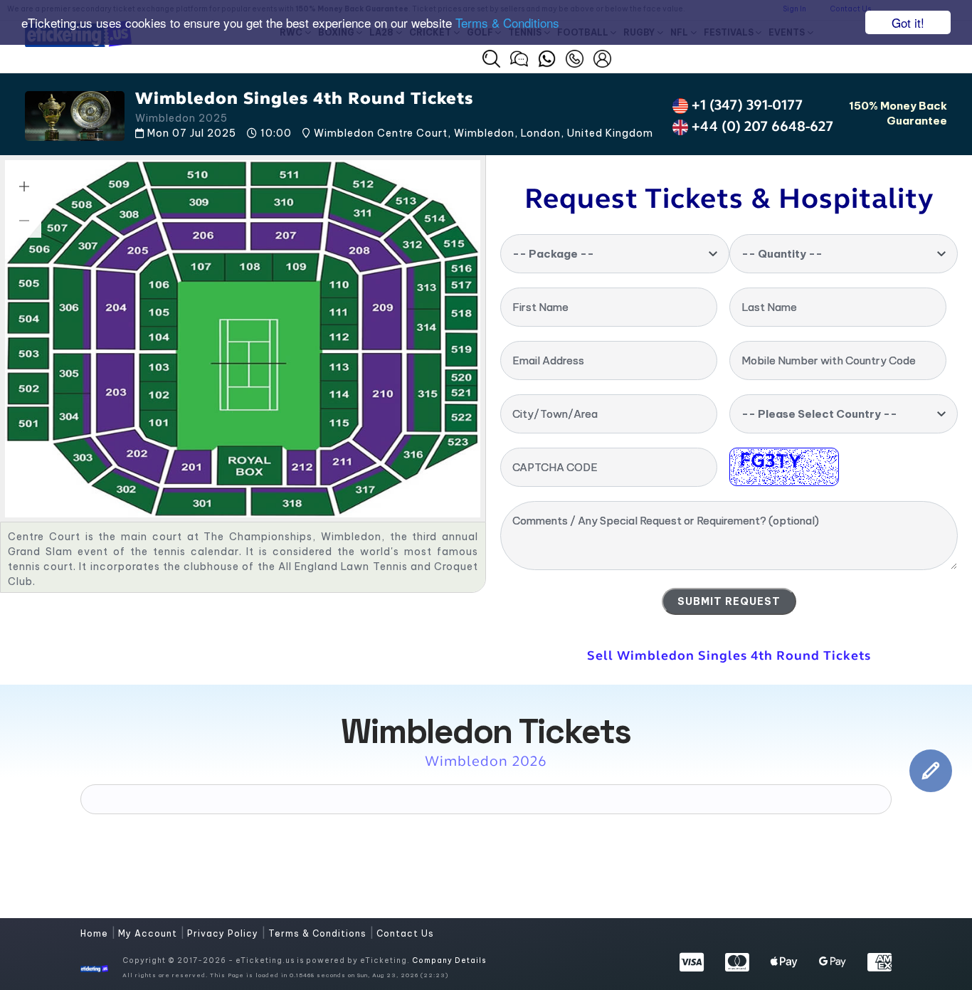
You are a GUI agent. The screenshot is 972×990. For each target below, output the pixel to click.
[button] (491, 59)
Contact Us (405, 933)
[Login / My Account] (602, 57)
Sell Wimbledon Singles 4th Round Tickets (729, 655)
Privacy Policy (224, 933)
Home (95, 933)
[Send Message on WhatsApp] (547, 57)
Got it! (908, 22)
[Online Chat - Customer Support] (519, 57)
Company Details (449, 960)
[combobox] (614, 253)
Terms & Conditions (507, 23)
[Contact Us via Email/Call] (574, 57)
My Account (149, 933)
